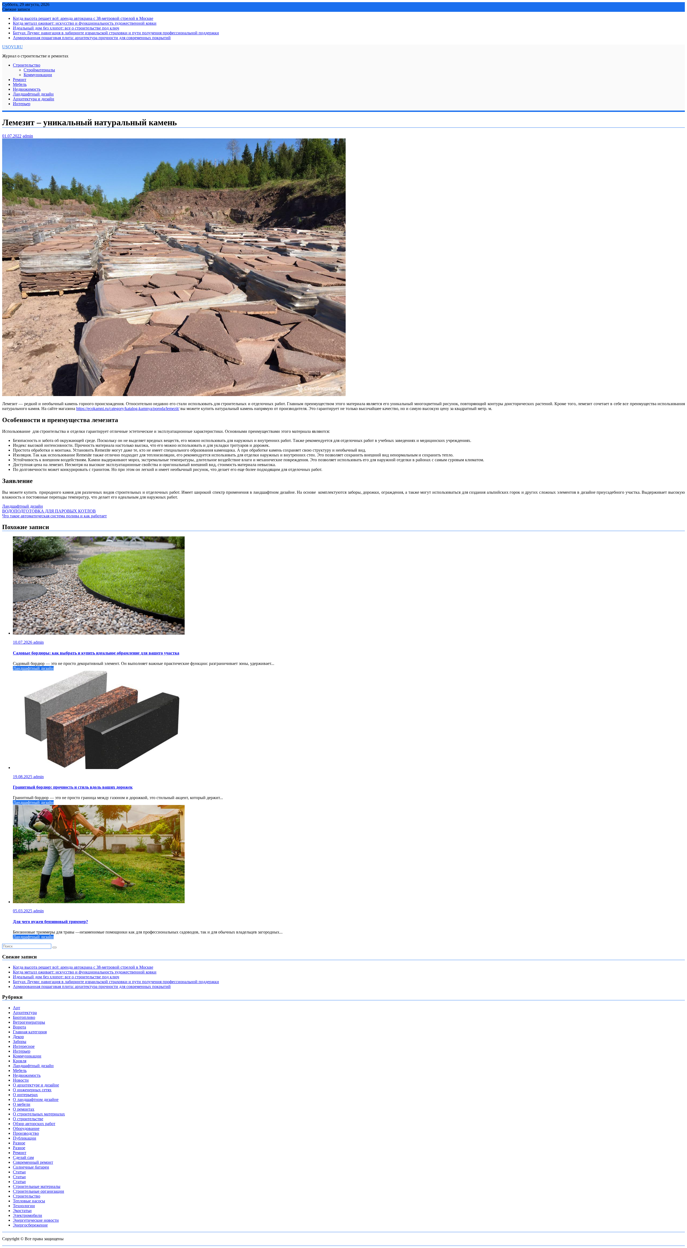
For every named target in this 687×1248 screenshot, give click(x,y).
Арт (16, 1007)
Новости (21, 1080)
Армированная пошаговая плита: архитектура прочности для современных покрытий (92, 37)
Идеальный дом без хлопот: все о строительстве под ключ (66, 28)
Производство (26, 1133)
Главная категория (30, 1032)
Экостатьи (22, 1210)
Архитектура (25, 1012)
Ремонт (19, 79)
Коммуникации (38, 74)
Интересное (24, 1046)
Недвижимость (27, 89)
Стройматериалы (39, 70)
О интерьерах (25, 1094)
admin (28, 136)
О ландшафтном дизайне (36, 1099)
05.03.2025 (23, 911)
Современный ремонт (33, 1162)
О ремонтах (23, 1109)
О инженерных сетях (32, 1090)
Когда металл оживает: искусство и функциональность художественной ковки (84, 23)
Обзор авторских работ (34, 1123)
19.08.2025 (23, 776)
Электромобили (27, 1215)
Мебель (20, 84)
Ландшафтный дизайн (33, 94)
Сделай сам (23, 1157)
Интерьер (21, 103)
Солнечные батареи (31, 1167)
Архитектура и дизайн (33, 99)
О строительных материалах (39, 1114)
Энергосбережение (30, 1225)
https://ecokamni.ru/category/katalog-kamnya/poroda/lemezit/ (127, 408)
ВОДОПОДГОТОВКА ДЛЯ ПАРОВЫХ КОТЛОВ (49, 511)
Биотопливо (24, 1017)
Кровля (19, 1061)
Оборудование (26, 1128)
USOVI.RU (12, 47)
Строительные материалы (36, 1186)
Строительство (26, 65)
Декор (18, 1036)
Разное (19, 1143)
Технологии (24, 1205)
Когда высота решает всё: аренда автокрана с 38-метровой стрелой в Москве (83, 18)
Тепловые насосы (29, 1201)
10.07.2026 (23, 642)
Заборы (19, 1041)
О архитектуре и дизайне (36, 1085)
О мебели (21, 1104)
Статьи (19, 1172)
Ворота (19, 1027)
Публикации (24, 1138)
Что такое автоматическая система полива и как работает (54, 516)
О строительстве (28, 1119)
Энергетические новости (36, 1220)
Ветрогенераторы (29, 1022)
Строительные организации (38, 1191)
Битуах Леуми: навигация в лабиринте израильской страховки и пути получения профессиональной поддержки (116, 33)
